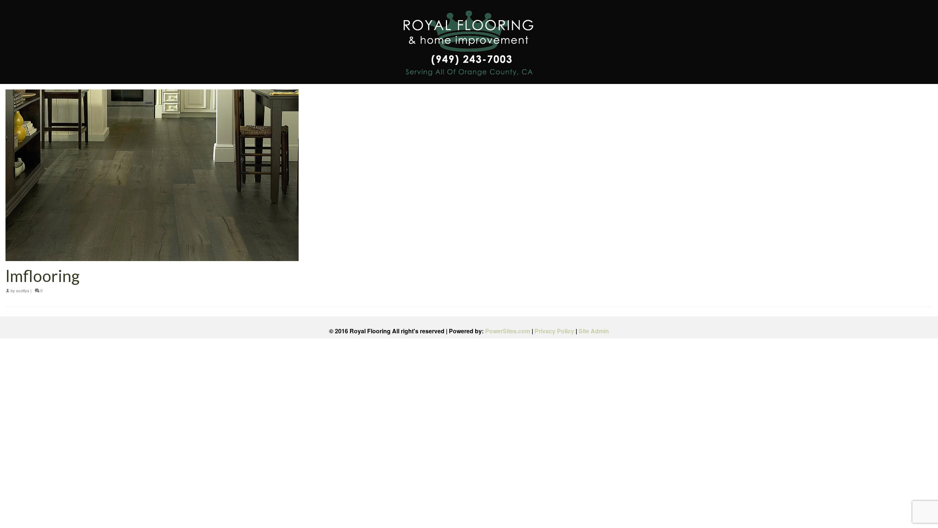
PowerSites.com (507, 331)
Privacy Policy (554, 331)
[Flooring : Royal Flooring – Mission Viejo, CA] (469, 44)
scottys (22, 290)
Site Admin (594, 331)
